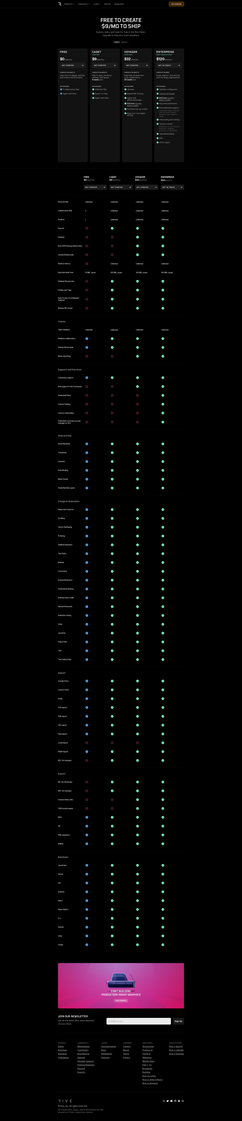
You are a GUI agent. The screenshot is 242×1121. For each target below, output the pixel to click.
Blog (103, 1050)
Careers (127, 1046)
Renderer (62, 1054)
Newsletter (106, 1054)
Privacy (126, 1057)
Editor (61, 1046)
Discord (81, 1068)
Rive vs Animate (150, 1083)
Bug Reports (83, 1054)
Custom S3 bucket (167, 94)
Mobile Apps (148, 1061)
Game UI (146, 1054)
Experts (81, 1072)
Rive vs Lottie (149, 1076)
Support (81, 1057)
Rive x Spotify (176, 1046)
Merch (126, 1050)
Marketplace (83, 1046)
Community (82, 1050)
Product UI (147, 1050)
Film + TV (147, 1065)
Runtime (146, 1072)
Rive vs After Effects (152, 1079)
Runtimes (62, 1050)
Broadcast (147, 1068)
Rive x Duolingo (176, 1054)
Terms (126, 1054)
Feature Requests (85, 1065)
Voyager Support (85, 1061)
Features (105, 1057)
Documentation (108, 1046)
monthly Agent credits (134, 104)
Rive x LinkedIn (176, 1050)
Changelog (63, 1057)
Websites (147, 1057)
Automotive (148, 1046)
